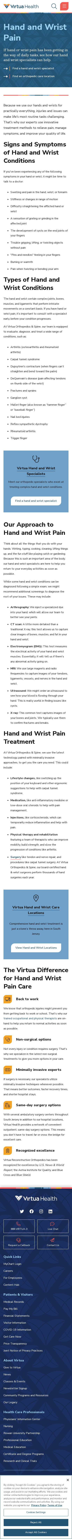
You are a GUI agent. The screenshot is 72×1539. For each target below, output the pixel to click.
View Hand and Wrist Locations (36, 948)
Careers (8, 1271)
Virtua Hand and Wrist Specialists (36, 471)
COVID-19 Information (17, 1330)
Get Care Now (12, 1337)
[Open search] (53, 6)
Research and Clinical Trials (20, 1461)
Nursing (8, 1426)
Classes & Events (14, 1381)
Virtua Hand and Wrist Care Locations (36, 910)
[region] (36, 1507)
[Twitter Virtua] (22, 1212)
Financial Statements (16, 1316)
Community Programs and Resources (25, 1395)
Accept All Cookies (35, 1532)
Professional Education (17, 1440)
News (7, 1374)
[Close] (68, 1480)
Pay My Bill (10, 1309)
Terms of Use (54, 1505)
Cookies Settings (36, 1512)
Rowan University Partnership (21, 1433)
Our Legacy (10, 1402)
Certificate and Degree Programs (23, 1454)
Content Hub (11, 1285)
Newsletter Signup (15, 1388)
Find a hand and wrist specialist (33, 68)
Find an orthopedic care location (34, 76)
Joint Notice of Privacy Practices (23, 1351)
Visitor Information (14, 1323)
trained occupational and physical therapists (30, 1018)
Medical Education (14, 1447)
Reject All (35, 1522)
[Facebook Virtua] (32, 1212)
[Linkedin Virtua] (50, 1212)
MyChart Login (12, 1264)
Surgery (15, 857)
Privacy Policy (38, 1505)
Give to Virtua (11, 1367)
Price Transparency (15, 1344)
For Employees (12, 1278)
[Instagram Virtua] (41, 1212)
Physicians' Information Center (21, 1419)
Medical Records (13, 1302)
